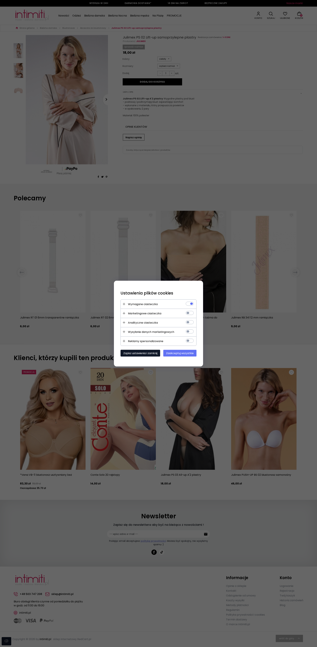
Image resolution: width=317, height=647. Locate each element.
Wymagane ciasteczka (143, 304)
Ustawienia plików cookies (147, 293)
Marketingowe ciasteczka (144, 313)
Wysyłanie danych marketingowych (151, 332)
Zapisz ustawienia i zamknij (140, 353)
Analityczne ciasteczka (143, 322)
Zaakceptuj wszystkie (180, 353)
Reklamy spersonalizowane (145, 341)
